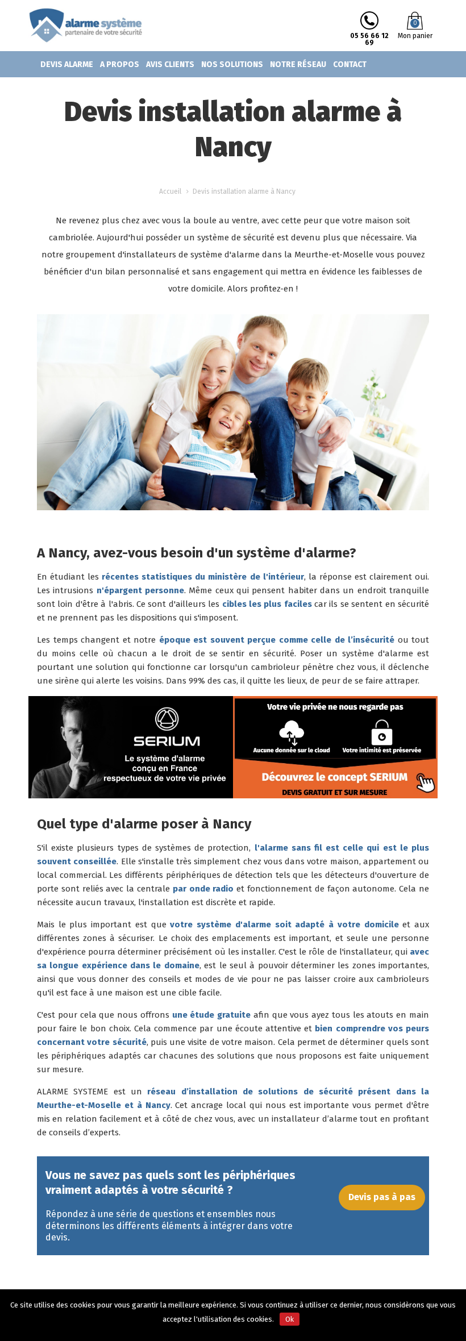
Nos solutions (232, 64)
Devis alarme (66, 64)
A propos (119, 64)
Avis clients (170, 64)
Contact (350, 64)
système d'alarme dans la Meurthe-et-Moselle (281, 254)
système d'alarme (377, 653)
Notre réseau (298, 64)
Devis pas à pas (381, 1197)
